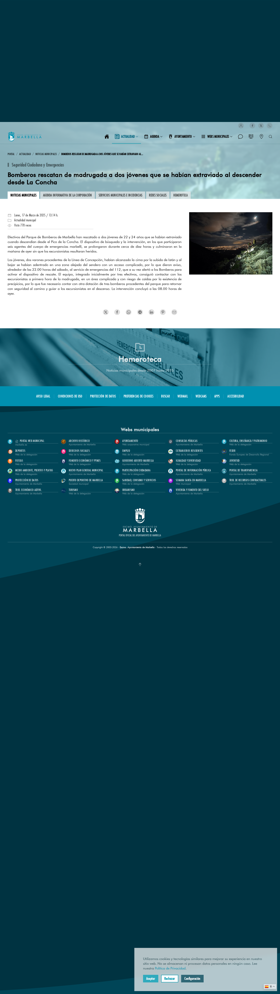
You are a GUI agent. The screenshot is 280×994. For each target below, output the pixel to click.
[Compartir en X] (106, 312)
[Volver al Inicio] (25, 136)
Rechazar (169, 978)
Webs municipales (140, 429)
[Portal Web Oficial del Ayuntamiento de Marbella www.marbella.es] (107, 136)
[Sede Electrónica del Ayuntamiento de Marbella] (251, 136)
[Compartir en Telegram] (151, 312)
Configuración (192, 978)
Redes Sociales (157, 195)
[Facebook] (252, 125)
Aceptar (150, 978)
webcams (201, 396)
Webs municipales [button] (218, 136)
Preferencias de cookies (138, 396)
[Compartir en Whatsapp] (163, 312)
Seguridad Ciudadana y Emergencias (38, 164)
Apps (217, 396)
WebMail (183, 396)
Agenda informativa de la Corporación (67, 195)
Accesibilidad (235, 396)
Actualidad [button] (128, 136)
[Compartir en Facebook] (117, 312)
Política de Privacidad (170, 968)
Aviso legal (43, 396)
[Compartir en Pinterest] (140, 312)
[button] (241, 125)
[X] (261, 125)
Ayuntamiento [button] (183, 136)
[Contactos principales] (261, 136)
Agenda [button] (154, 136)
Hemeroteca (180, 195)
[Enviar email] (174, 312)
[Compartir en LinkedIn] (128, 312)
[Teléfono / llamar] (269, 125)
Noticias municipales (23, 195)
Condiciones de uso (70, 396)
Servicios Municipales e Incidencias (120, 195)
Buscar (165, 396)
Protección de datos (103, 396)
